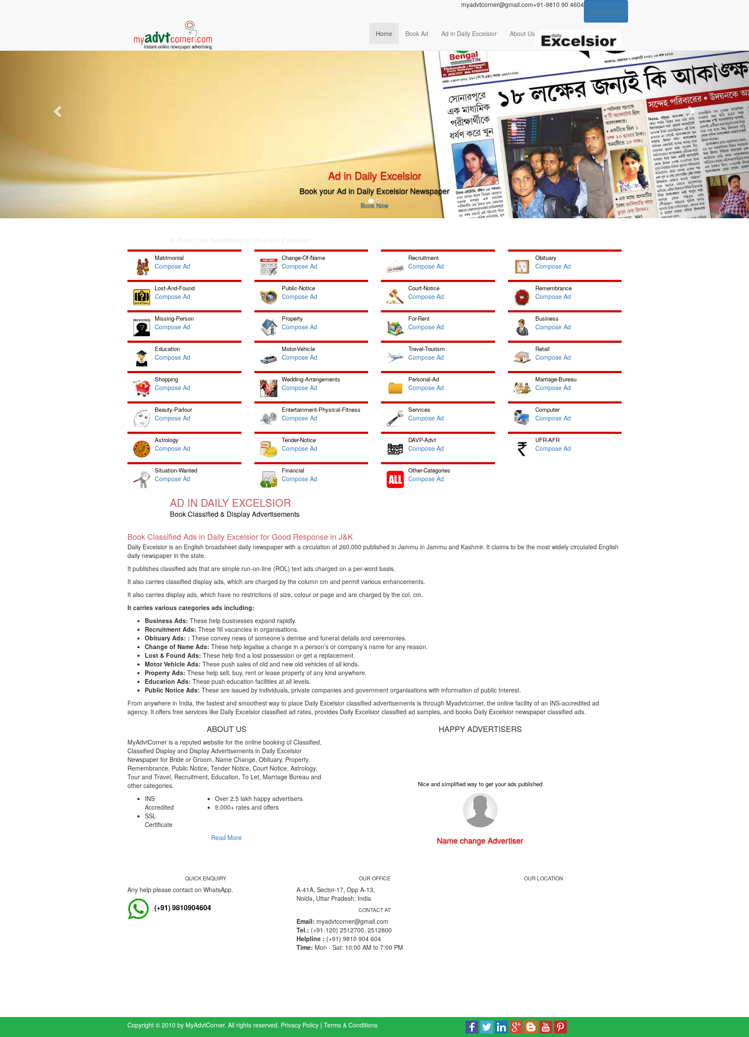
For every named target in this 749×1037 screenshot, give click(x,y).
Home (384, 33)
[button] (56, 109)
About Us (522, 33)
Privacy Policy (300, 1025)
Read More (226, 837)
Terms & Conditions (351, 1025)
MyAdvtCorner (205, 1025)
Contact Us (606, 11)
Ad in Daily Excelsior (469, 33)
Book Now (374, 205)
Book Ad (416, 33)
